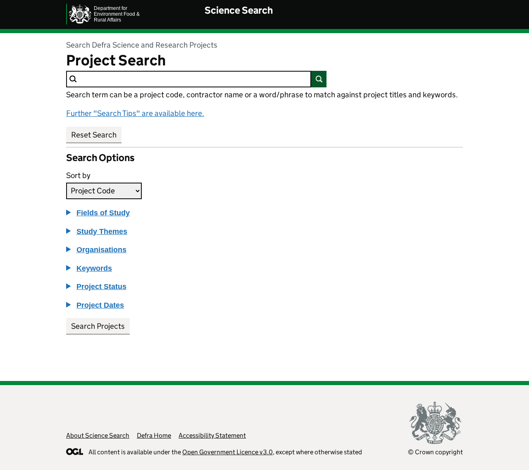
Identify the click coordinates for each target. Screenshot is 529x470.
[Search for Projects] (318, 79)
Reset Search (94, 135)
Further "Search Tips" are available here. (135, 113)
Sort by (78, 175)
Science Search (239, 10)
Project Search (116, 60)
